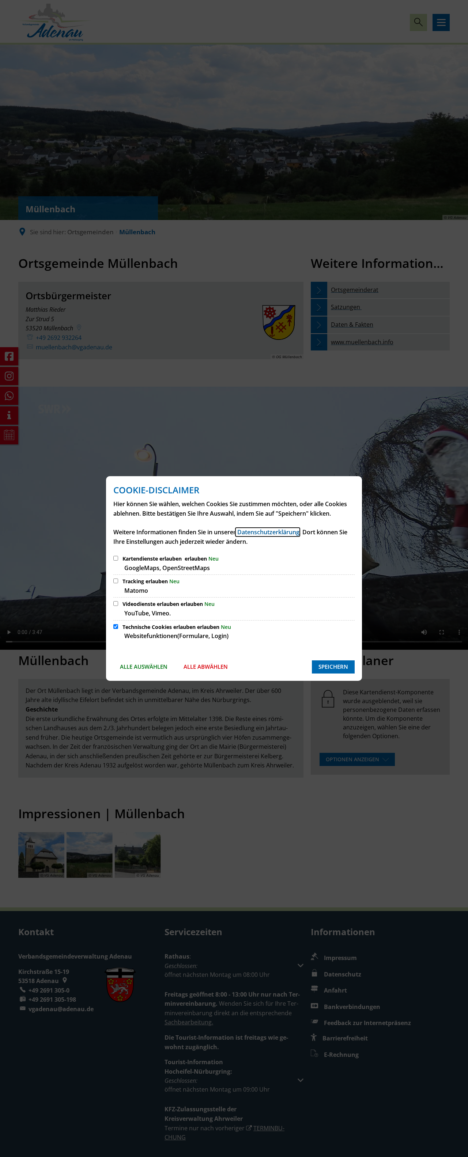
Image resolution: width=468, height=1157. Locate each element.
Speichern (333, 666)
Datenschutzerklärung (267, 532)
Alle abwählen (206, 666)
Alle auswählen (143, 666)
